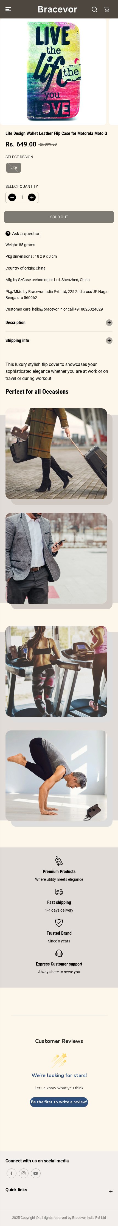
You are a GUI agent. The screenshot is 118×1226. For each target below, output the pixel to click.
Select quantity (21, 186)
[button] (8, 9)
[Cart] (106, 9)
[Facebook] (11, 1173)
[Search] (94, 9)
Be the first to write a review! (59, 1102)
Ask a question (26, 233)
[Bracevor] (57, 9)
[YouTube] (36, 1173)
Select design (19, 157)
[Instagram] (24, 1173)
